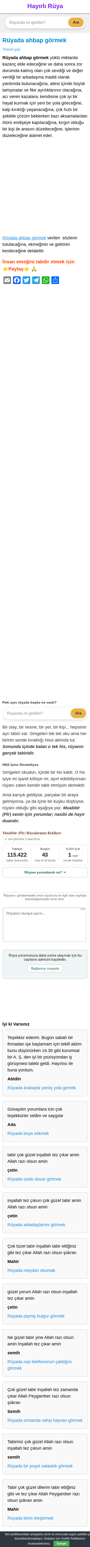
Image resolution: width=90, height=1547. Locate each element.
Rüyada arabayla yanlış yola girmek (41, 1087)
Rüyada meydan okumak (31, 1270)
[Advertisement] (45, 188)
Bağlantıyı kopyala (45, 968)
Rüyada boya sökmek (28, 1133)
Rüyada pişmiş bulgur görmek (36, 1316)
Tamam (61, 1543)
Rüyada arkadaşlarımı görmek (36, 1224)
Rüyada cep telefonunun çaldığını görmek (39, 1365)
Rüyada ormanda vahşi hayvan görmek (45, 1420)
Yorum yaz (11, 49)
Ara (76, 22)
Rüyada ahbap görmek (34, 40)
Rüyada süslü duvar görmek (34, 1179)
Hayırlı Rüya (45, 6)
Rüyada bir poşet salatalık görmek (40, 1466)
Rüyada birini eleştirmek (30, 1518)
